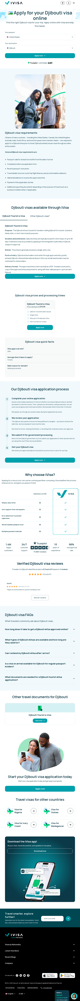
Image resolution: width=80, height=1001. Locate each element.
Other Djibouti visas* (40, 216)
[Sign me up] (68, 918)
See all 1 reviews (40, 598)
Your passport (10, 32)
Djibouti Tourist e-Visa (13, 216)
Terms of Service (9, 988)
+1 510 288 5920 (47, 988)
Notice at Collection (33, 988)
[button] (73, 3)
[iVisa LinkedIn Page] (20, 975)
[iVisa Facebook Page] (28, 975)
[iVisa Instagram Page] (17, 975)
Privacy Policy (21, 988)
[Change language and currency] (63, 3)
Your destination (11, 43)
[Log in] (68, 3)
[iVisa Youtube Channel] (24, 975)
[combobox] (40, 37)
